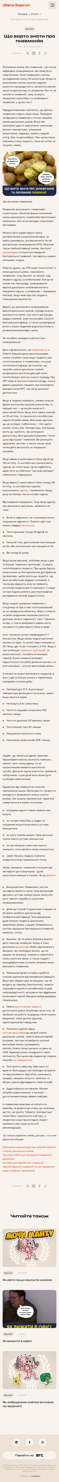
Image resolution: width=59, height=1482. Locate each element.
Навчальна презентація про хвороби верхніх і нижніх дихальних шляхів (29, 1149)
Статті (35, 14)
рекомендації (10, 252)
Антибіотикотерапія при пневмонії (23, 1163)
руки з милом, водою (27, 1007)
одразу (23, 490)
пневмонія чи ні (40, 350)
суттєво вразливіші (14, 1033)
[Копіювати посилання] (45, 53)
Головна (23, 14)
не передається (22, 1060)
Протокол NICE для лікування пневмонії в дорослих (27, 1157)
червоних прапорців (33, 650)
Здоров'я (29, 29)
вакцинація (22, 947)
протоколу (27, 525)
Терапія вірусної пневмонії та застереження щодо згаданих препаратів (28, 1169)
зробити (51, 875)
